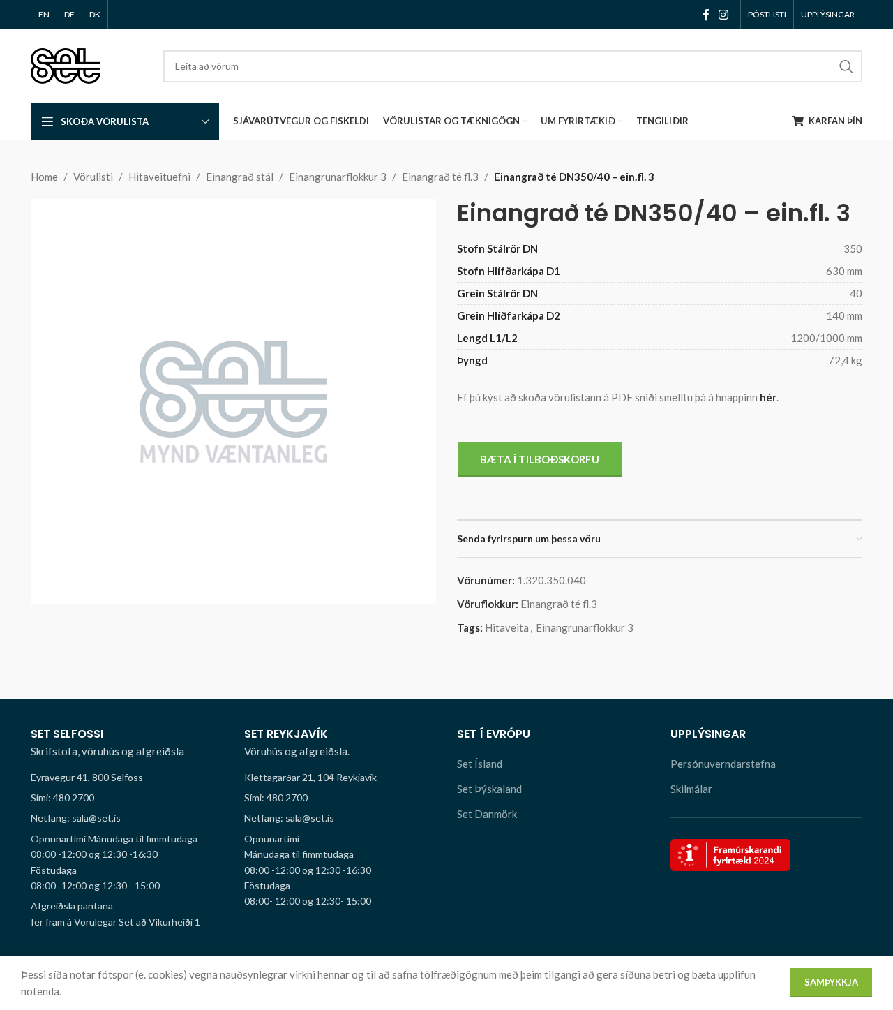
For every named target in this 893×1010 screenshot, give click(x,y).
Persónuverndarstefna (723, 763)
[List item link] (127, 797)
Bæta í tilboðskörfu (539, 459)
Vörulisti (93, 176)
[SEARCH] (846, 66)
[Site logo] (65, 64)
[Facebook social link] (706, 14)
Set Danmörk (487, 814)
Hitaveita (507, 627)
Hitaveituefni (159, 176)
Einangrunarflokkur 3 (338, 176)
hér (768, 397)
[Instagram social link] (723, 14)
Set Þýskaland (489, 788)
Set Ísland (479, 763)
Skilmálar (691, 788)
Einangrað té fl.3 (440, 176)
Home (44, 176)
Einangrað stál (239, 176)
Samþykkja (831, 982)
